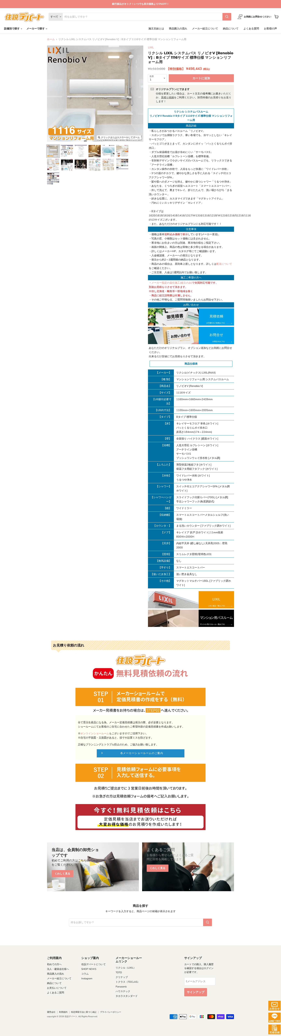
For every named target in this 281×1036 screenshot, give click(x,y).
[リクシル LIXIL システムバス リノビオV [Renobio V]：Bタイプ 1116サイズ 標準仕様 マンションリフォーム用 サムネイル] (53, 151)
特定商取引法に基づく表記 (83, 1012)
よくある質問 (251, 28)
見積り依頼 (167, 97)
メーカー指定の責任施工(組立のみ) (171, 283)
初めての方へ (54, 964)
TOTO (119, 972)
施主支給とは (156, 28)
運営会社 (51, 1012)
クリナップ (122, 977)
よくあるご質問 (55, 992)
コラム (85, 973)
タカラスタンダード (127, 996)
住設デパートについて (93, 964)
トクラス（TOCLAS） (128, 982)
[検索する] (226, 16)
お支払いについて (57, 988)
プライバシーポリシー (110, 1012)
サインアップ (195, 992)
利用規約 (63, 1012)
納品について (231, 28)
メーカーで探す (36, 28)
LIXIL (151, 47)
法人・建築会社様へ (58, 969)
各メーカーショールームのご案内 (141, 753)
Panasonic (121, 986)
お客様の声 (270, 28)
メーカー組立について (205, 28)
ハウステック (123, 991)
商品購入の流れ (178, 28)
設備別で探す (12, 28)
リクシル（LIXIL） (126, 967)
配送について (224, 264)
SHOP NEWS (88, 969)
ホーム (51, 39)
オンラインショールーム (94, 733)
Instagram (86, 978)
